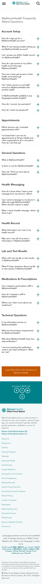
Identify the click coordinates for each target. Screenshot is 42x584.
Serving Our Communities (12, 474)
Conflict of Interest (9, 500)
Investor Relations (9, 469)
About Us (5, 439)
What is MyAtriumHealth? (13, 160)
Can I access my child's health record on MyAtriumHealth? (18, 56)
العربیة (10, 547)
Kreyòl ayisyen (6, 549)
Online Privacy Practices (11, 487)
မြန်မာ (15, 547)
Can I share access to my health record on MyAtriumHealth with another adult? (16, 87)
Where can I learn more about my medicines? (17, 303)
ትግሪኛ (34, 551)
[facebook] (16, 390)
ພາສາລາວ (32, 549)
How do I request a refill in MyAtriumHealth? (13, 295)
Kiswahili (29, 551)
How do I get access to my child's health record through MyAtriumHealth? (17, 65)
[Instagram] (22, 396)
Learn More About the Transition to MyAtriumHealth (21, 371)
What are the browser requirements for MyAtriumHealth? (17, 331)
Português (8, 551)
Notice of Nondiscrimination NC (14, 431)
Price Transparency (9, 478)
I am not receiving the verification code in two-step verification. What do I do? (17, 349)
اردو (22, 553)
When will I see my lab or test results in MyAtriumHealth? (18, 259)
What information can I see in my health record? (16, 231)
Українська (16, 553)
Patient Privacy (7, 496)
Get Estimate (7, 465)
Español (4, 547)
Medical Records (8, 482)
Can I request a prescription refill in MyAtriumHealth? (17, 287)
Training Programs (9, 452)
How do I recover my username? (16, 104)
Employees (6, 504)
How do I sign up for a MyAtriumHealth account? (13, 39)
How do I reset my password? (15, 110)
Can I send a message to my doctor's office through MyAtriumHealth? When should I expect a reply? (18, 202)
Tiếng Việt (27, 553)
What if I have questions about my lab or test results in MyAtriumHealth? (18, 267)
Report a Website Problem (12, 522)
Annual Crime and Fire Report (13, 491)
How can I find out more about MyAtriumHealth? (15, 173)
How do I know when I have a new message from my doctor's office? (17, 192)
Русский (22, 551)
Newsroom (6, 443)
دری (26, 547)
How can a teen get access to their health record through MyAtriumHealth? (17, 76)
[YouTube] (27, 390)
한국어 (25, 549)
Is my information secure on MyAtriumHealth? (14, 323)
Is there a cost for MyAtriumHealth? (17, 166)
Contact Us (6, 526)
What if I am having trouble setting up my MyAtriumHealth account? (18, 47)
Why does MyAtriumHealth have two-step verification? (18, 340)
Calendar (5, 456)
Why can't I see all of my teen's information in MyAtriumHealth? (16, 239)
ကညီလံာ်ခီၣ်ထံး (17, 549)
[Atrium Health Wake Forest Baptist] (21, 410)
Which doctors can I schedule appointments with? (15, 128)
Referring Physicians (9, 509)
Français (31, 547)
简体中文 (21, 547)
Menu (4, 2)
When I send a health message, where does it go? (19, 211)
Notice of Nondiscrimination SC (14, 434)
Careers (5, 447)
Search (37, 1)
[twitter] (22, 390)
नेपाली (37, 549)
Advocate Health (8, 461)
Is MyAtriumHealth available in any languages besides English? (17, 96)
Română (15, 551)
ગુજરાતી (37, 547)
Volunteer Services (9, 513)
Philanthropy (7, 518)
